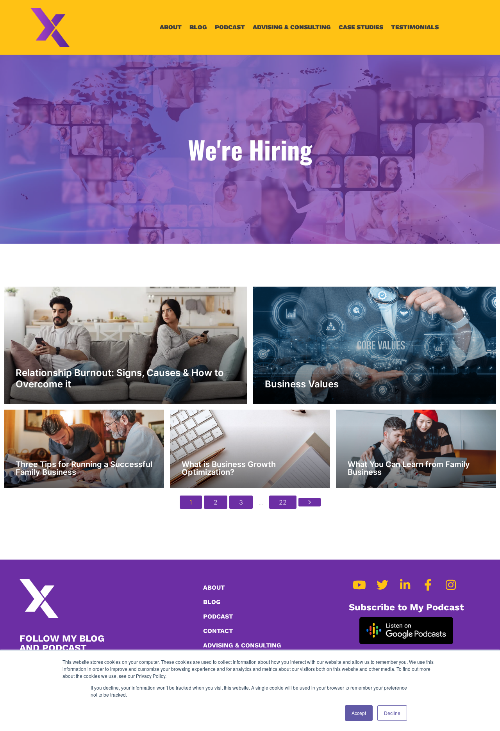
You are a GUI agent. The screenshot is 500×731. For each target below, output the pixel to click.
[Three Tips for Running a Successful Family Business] (84, 449)
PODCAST (230, 27)
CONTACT (218, 631)
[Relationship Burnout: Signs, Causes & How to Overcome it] (125, 345)
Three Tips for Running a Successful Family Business (84, 468)
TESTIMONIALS (415, 27)
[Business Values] (374, 345)
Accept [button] (359, 713)
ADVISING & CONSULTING (292, 27)
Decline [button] (392, 713)
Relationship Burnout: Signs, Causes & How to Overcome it (120, 378)
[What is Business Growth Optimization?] (250, 449)
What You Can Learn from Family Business (409, 468)
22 (283, 502)
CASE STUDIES (361, 27)
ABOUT (171, 27)
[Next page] (309, 502)
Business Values (302, 384)
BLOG (198, 27)
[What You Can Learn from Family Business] (416, 449)
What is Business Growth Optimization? (229, 468)
